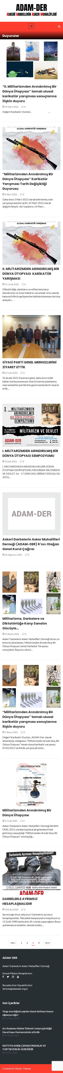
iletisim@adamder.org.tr (15, 988)
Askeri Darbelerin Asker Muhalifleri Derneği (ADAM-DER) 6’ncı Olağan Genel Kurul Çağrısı (31, 544)
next (47, 943)
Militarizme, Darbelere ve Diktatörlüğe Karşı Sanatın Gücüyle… (24, 623)
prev (13, 943)
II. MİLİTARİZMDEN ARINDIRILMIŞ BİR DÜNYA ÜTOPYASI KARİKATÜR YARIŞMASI (30, 274)
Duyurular (13, 80)
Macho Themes (23, 1068)
